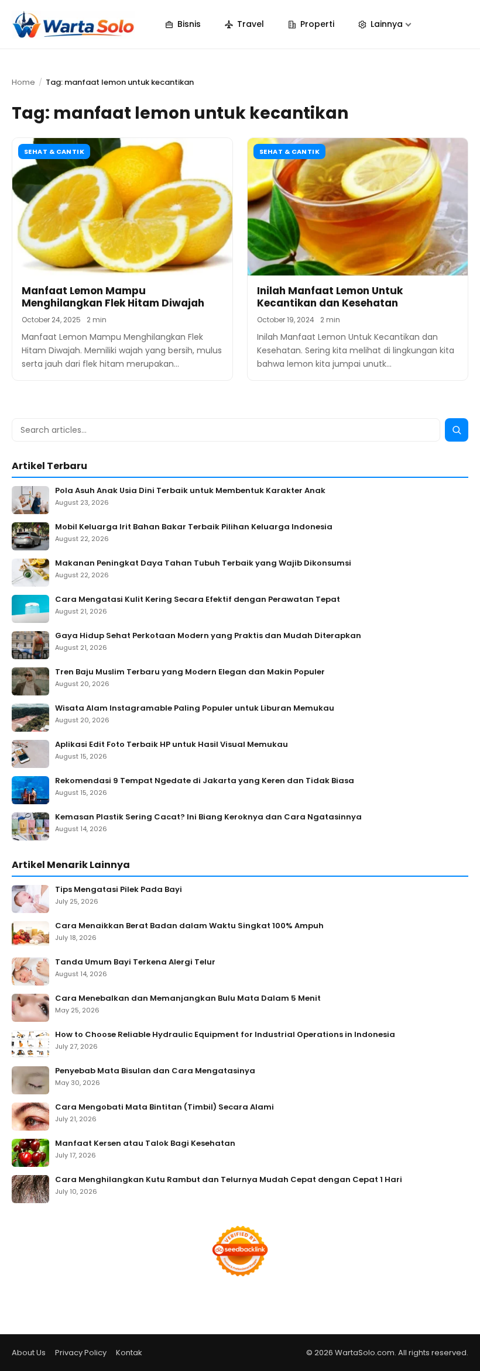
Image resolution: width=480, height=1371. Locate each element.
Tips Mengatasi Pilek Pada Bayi (118, 890)
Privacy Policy (81, 1352)
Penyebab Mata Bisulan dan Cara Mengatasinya (155, 1071)
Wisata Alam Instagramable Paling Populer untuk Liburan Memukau (194, 709)
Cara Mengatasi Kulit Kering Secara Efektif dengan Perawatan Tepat (197, 600)
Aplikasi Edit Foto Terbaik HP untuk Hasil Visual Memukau (171, 745)
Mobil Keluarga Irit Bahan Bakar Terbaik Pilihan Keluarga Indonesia (193, 527)
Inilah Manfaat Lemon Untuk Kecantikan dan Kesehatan (330, 297)
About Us (29, 1352)
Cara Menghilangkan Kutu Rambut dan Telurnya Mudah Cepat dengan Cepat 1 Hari (228, 1180)
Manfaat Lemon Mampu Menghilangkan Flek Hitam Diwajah (113, 297)
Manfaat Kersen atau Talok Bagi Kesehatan (145, 1144)
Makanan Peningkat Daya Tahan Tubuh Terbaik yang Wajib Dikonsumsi (203, 564)
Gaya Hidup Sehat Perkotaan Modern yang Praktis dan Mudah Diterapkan (208, 636)
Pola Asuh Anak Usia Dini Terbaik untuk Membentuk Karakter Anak (190, 491)
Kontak (129, 1352)
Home (23, 82)
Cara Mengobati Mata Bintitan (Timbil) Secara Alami (164, 1107)
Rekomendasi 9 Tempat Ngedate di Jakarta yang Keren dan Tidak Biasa (204, 781)
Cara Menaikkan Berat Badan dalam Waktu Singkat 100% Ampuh (189, 926)
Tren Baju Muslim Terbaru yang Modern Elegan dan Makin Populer (190, 672)
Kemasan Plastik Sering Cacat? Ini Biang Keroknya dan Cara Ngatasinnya (208, 817)
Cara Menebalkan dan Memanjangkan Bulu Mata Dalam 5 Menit (188, 999)
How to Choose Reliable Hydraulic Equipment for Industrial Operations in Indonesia (225, 1035)
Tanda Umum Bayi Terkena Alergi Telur (135, 962)
